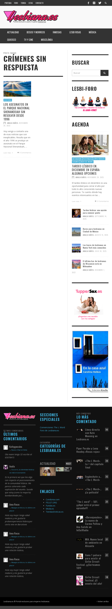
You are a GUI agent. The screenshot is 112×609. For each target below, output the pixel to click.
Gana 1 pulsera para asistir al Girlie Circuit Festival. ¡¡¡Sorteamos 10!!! (88, 561)
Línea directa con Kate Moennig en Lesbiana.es (88, 434)
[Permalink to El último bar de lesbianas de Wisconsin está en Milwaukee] (76, 264)
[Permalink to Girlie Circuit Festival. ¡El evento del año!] (79, 580)
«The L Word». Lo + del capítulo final (94, 464)
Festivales (87, 159)
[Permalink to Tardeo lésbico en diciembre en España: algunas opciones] (90, 144)
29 (107, 489)
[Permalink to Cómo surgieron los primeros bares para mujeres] (68, 472)
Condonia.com (53, 499)
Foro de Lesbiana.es (49, 430)
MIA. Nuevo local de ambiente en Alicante (94, 542)
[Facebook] (88, 3)
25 (107, 501)
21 (107, 539)
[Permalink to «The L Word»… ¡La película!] (79, 489)
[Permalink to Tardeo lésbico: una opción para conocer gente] (76, 213)
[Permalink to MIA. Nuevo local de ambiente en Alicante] (79, 539)
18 (107, 577)
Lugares (75, 162)
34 (107, 460)
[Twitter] (99, 3)
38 (107, 448)
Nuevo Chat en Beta (19, 450)
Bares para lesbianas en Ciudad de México (93, 230)
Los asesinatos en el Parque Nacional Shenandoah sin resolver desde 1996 (17, 111)
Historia (7, 100)
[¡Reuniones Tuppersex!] (88, 304)
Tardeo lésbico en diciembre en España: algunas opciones (86, 170)
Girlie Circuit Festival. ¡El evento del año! (93, 580)
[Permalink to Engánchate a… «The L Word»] (79, 476)
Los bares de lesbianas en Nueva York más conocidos (94, 246)
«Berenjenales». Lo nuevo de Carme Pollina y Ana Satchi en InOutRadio (89, 523)
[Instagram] (94, 3)
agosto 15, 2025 (101, 235)
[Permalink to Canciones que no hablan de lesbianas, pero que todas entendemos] (60, 472)
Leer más (7, 152)
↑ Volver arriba (102, 601)
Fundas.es (50, 505)
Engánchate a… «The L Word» (93, 478)
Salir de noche (87, 162)
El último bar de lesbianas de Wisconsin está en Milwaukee (94, 263)
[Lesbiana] (20, 416)
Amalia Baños (12, 123)
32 (107, 476)
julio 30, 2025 (100, 251)
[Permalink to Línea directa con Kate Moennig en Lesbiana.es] (79, 429)
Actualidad (77, 159)
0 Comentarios (25, 152)
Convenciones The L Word (52, 427)
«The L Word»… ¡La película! (93, 490)
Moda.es (50, 508)
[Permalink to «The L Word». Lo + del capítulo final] (79, 461)
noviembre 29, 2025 (96, 177)
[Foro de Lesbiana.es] (90, 103)
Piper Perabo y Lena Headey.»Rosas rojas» (88, 450)
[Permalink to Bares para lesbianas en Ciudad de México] (76, 231)
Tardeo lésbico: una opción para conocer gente (95, 211)
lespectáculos (99, 159)
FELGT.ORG (51, 502)
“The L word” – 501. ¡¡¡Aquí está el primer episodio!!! (88, 505)
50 (107, 429)
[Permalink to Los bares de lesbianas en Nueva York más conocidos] (76, 247)
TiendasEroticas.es (54, 511)
